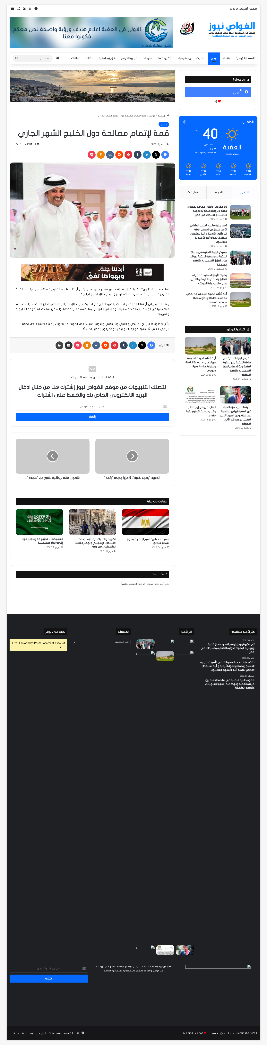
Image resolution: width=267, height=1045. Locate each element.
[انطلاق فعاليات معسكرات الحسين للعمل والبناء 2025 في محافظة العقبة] (145, 797)
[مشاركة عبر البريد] (69, 345)
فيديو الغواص (129, 58)
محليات (200, 58)
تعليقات (192, 192)
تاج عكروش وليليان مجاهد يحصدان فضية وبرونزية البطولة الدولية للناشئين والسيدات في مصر (207, 210)
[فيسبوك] (165, 155)
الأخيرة (219, 192)
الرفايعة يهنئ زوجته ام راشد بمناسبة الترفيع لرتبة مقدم (201, 411)
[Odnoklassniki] (101, 155)
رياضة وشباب (184, 58)
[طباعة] (59, 345)
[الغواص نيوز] (218, 29)
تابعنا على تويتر (55, 631)
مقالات (89, 58)
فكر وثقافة (164, 58)
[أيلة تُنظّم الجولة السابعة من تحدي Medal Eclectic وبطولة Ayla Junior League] (240, 299)
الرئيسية (162, 115)
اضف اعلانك (55, 1033)
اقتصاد (226, 58)
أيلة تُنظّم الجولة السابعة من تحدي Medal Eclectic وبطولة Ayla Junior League (206, 298)
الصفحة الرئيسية (245, 58)
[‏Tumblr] (138, 155)
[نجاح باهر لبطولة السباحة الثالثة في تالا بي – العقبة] (145, 950)
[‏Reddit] (119, 155)
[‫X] (156, 155)
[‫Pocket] (92, 155)
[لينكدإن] (147, 155)
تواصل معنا (28, 1033)
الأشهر (245, 192)
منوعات (147, 58)
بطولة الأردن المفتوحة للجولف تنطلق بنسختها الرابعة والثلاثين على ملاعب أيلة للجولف (209, 279)
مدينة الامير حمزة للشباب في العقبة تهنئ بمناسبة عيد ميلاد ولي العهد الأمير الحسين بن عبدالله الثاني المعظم (235, 415)
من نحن (15, 1033)
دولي (214, 58)
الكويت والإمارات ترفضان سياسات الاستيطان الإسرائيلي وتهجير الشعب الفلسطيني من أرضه (95, 543)
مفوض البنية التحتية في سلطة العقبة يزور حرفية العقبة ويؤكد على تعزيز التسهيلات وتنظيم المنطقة (237, 366)
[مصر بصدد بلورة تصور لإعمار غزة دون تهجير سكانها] (145, 522)
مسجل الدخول (145, 584)
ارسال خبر (41, 1033)
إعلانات (75, 58)
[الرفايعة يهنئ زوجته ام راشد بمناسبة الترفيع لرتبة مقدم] (200, 394)
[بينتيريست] (128, 155)
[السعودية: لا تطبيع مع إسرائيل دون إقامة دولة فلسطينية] (39, 522)
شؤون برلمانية (107, 58)
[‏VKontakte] (110, 155)
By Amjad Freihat (193, 1033)
